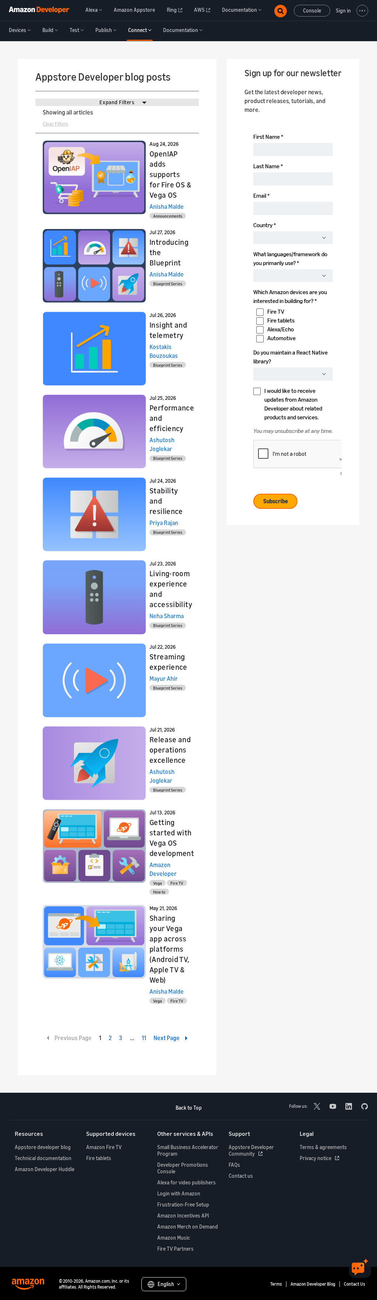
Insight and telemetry (168, 330)
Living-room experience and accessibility (170, 589)
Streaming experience (168, 661)
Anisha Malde (166, 206)
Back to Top (189, 1108)
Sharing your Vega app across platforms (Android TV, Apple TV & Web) (169, 949)
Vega (157, 883)
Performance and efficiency (171, 418)
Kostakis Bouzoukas (163, 351)
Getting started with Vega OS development (171, 837)
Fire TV (176, 883)
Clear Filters (55, 124)
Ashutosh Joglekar (162, 444)
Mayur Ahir (163, 678)
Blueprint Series (167, 283)
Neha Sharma (166, 616)
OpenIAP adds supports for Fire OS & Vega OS (170, 174)
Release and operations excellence (170, 749)
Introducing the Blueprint (168, 252)
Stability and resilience (166, 500)
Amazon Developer (163, 869)
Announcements (167, 216)
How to (159, 891)
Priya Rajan (163, 522)
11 (144, 1038)
